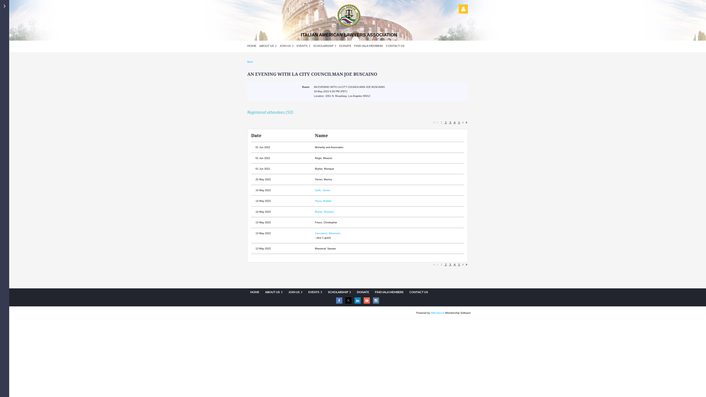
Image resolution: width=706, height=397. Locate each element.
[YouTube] (367, 300)
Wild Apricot (437, 312)
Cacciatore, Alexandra (327, 233)
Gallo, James (322, 190)
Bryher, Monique (324, 211)
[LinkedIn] (357, 300)
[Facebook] (339, 300)
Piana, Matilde (323, 200)
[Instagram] (376, 300)
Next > (462, 122)
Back (250, 61)
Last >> (466, 122)
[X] (348, 300)
